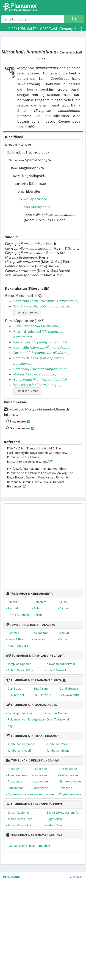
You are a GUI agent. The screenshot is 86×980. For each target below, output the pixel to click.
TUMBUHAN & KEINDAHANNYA (31, 593)
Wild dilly (37, 384)
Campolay (40, 368)
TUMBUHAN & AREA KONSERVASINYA (36, 804)
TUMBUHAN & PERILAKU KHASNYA (34, 736)
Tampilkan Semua (27, 312)
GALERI (32, 29)
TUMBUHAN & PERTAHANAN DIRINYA (36, 680)
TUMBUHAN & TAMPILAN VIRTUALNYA (37, 655)
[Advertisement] (39, 543)
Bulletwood (40, 379)
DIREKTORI (16, 29)
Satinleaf (41, 352)
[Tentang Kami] (70, 29)
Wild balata (42, 306)
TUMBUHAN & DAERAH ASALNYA (32, 625)
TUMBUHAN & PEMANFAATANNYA (33, 705)
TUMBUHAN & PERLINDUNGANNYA (34, 760)
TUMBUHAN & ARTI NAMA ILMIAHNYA (35, 835)
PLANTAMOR (11, 877)
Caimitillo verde (46, 300)
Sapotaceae (37, 199)
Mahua (34, 374)
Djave (36, 326)
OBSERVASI (48, 29)
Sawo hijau (40, 342)
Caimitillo (43, 347)
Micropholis (40, 206)
